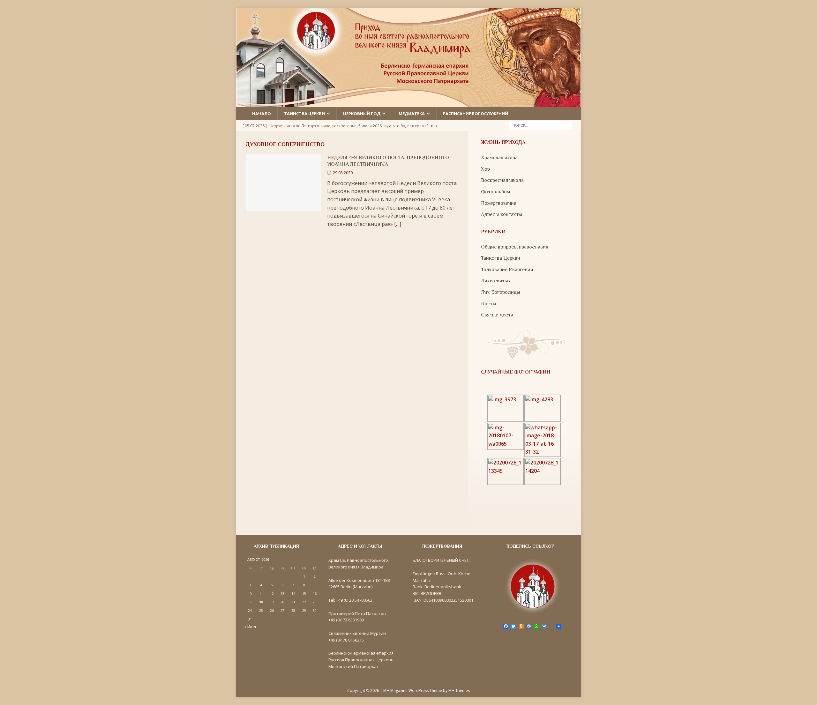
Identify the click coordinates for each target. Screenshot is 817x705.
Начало (261, 113)
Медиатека (412, 113)
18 (261, 602)
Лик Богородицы (500, 292)
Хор (485, 169)
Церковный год (361, 113)
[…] (397, 223)
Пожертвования (498, 203)
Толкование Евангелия (507, 269)
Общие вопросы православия (514, 247)
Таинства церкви (304, 113)
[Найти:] (541, 125)
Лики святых (496, 281)
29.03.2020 (343, 172)
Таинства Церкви (500, 258)
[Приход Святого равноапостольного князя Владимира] (408, 102)
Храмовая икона (499, 157)
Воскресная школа (502, 180)
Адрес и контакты (501, 214)
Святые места (497, 315)
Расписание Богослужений (475, 113)
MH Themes (459, 690)
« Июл (250, 626)
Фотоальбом (495, 192)
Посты (488, 304)
